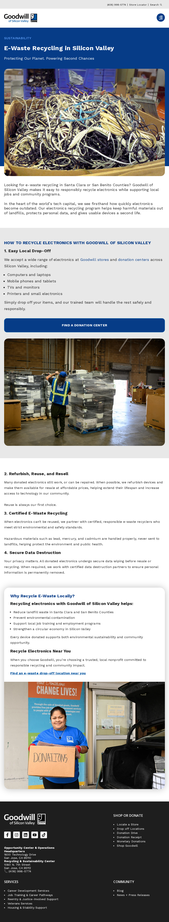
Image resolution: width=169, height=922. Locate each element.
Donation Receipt (129, 837)
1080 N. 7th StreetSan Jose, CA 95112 (17, 866)
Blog (120, 890)
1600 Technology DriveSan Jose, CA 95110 (20, 856)
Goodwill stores (94, 259)
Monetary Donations (131, 841)
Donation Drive (127, 832)
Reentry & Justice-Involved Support (33, 899)
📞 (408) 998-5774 (18, 871)
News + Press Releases (133, 895)
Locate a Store (127, 824)
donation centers (133, 259)
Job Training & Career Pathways (30, 895)
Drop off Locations (130, 828)
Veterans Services (20, 903)
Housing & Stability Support (27, 907)
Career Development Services (28, 890)
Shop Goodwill (127, 845)
